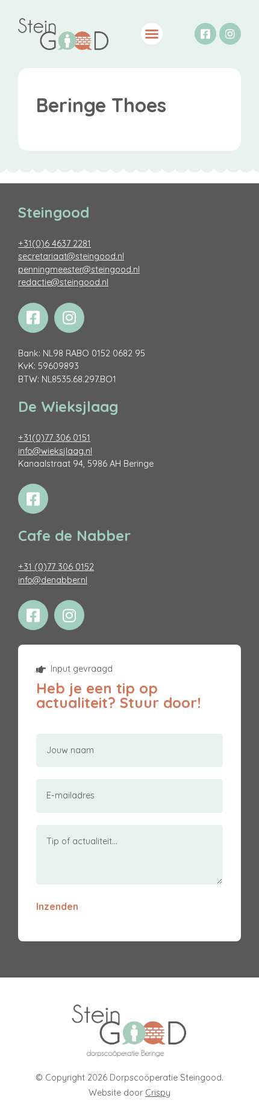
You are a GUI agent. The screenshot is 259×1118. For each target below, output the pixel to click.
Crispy (157, 1092)
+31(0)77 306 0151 (54, 437)
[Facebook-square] (205, 34)
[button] (152, 34)
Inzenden (57, 906)
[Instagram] (230, 34)
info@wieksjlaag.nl (55, 451)
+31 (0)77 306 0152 (56, 566)
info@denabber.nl (52, 580)
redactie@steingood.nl (63, 282)
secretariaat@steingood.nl (71, 256)
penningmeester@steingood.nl (79, 269)
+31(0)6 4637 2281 (54, 243)
